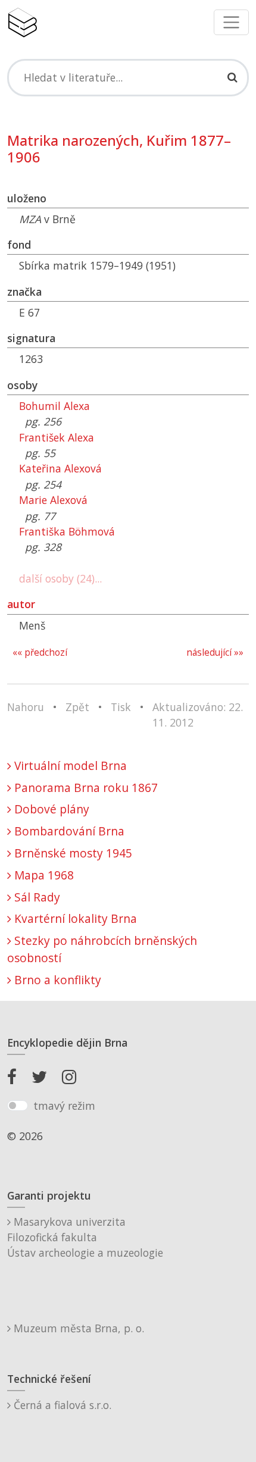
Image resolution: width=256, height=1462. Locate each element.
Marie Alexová (53, 500)
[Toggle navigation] (231, 22)
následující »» (214, 652)
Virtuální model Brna (69, 765)
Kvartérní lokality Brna (74, 918)
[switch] (17, 1105)
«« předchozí (40, 652)
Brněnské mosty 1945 (71, 853)
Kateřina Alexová (60, 468)
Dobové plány (50, 809)
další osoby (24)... (60, 578)
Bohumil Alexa (54, 406)
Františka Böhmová (67, 531)
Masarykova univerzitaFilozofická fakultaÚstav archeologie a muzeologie (85, 1237)
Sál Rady (35, 897)
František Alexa (56, 437)
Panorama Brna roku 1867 (84, 787)
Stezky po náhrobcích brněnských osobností (102, 949)
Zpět (77, 707)
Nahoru (25, 707)
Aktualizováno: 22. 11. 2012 (197, 715)
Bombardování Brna (67, 831)
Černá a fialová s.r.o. (61, 1405)
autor (21, 604)
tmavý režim (64, 1105)
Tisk (121, 707)
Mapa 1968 (42, 875)
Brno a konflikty (56, 980)
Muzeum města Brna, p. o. (77, 1328)
